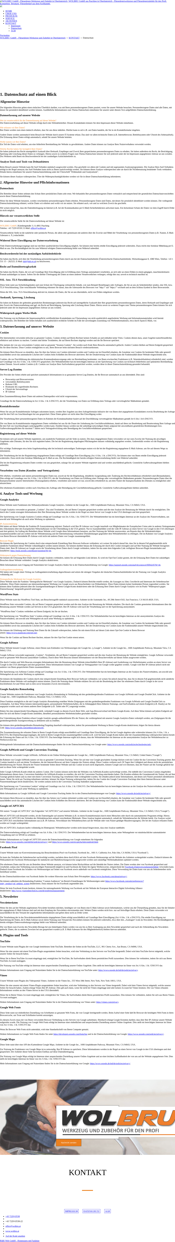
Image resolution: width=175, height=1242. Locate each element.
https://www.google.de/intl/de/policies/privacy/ (110, 1063)
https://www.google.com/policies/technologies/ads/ (129, 744)
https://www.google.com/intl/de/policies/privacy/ (27, 842)
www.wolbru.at (12, 1231)
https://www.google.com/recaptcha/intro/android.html (75, 842)
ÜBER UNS (11, 13)
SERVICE (10, 18)
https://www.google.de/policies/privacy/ (133, 793)
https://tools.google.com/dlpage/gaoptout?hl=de (30, 551)
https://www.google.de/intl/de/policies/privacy (118, 970)
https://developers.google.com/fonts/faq (70, 1034)
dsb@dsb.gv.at (29, 261)
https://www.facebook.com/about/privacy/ (109, 876)
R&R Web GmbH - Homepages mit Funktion (19, 1241)
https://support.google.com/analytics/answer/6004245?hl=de (135, 565)
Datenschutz (16, 28)
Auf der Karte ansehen (15, 1236)
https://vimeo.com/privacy (107, 1002)
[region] (87, 64)
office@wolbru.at (38, 228)
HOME (8, 11)
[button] (87, 82)
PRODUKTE (11, 16)
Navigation (5, 35)
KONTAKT (10, 23)
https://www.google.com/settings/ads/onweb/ (24, 728)
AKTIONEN (11, 21)
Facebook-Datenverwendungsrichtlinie (142, 867)
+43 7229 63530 (12, 1216)
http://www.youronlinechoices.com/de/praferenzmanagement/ (38, 891)
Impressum (15, 26)
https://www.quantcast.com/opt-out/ (21, 633)
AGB (13, 31)
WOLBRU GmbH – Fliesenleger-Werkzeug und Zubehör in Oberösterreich (32, 38)
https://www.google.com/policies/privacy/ (146, 1034)
